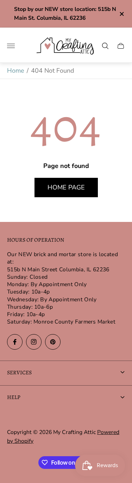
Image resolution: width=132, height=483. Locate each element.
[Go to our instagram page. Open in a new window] (34, 342)
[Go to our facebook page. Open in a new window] (15, 342)
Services (19, 372)
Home (15, 70)
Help (13, 397)
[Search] (105, 46)
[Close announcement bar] (121, 14)
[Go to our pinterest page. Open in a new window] (53, 342)
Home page (66, 187)
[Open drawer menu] (11, 46)
